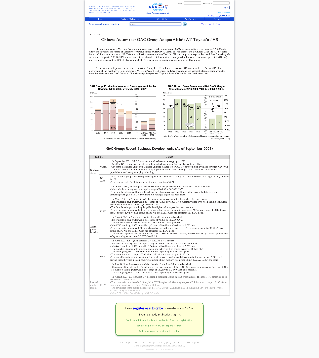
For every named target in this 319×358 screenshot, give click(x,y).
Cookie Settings (160, 343)
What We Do (162, 19)
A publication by (214, 16)
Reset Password (224, 12)
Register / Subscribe (130, 19)
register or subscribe (148, 308)
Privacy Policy (148, 343)
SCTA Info (190, 343)
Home (100, 19)
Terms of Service (135, 343)
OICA (197, 343)
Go (185, 24)
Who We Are (190, 19)
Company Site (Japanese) (176, 343)
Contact (217, 19)
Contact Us (124, 343)
